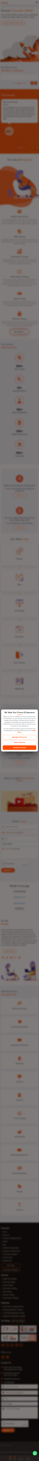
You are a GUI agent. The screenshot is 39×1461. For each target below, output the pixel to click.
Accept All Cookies (19, 747)
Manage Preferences (19, 737)
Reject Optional (19, 742)
